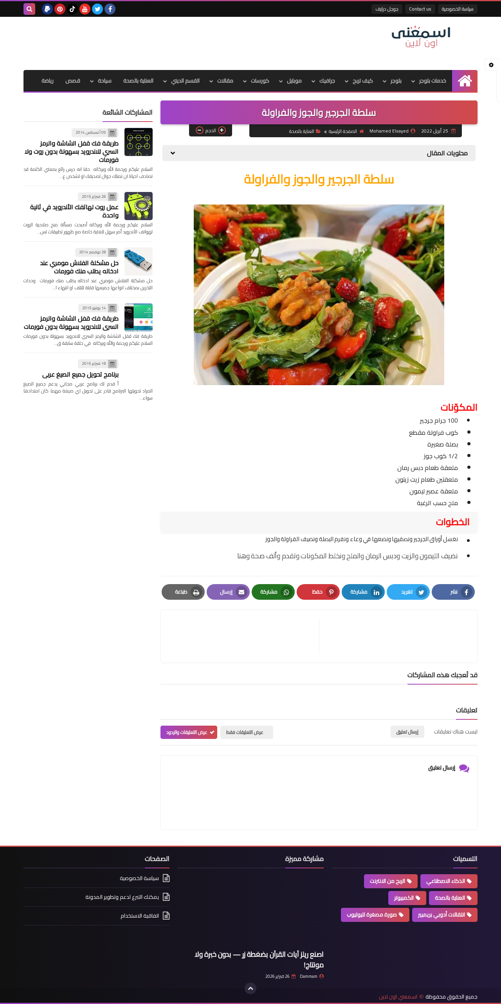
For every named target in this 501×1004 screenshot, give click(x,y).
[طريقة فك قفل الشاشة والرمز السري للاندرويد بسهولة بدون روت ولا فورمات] (138, 142)
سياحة (105, 80)
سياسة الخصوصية (458, 8)
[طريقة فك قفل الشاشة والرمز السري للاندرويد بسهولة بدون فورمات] (138, 317)
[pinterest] (59, 9)
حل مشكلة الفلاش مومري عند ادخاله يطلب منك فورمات (79, 267)
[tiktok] (72, 9)
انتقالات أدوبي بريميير (441, 914)
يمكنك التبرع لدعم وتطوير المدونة (122, 897)
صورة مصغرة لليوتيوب (372, 914)
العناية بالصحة (138, 80)
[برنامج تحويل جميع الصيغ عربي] (138, 373)
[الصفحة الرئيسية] (465, 80)
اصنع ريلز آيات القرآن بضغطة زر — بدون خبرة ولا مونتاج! (259, 959)
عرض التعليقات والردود (186, 732)
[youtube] (84, 9)
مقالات (225, 80)
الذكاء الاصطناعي (445, 881)
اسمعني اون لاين (398, 997)
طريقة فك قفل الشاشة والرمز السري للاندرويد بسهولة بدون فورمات (71, 322)
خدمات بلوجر (432, 80)
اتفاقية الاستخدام (140, 916)
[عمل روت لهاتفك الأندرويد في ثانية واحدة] (138, 206)
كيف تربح (363, 80)
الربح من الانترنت (387, 881)
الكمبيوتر (404, 898)
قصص (72, 80)
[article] (244, 636)
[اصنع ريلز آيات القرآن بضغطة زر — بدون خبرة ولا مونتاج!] (250, 910)
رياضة (47, 80)
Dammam (308, 976)
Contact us (420, 8)
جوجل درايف (386, 8)
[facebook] (110, 9)
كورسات (260, 80)
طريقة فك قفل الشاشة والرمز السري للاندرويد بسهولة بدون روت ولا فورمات (72, 151)
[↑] (250, 988)
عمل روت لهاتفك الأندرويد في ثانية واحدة (74, 211)
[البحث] (29, 9)
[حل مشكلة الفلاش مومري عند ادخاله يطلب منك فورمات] (138, 261)
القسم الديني (185, 80)
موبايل (294, 80)
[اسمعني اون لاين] (421, 37)
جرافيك (327, 80)
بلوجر (396, 80)
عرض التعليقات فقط (244, 732)
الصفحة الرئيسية (343, 131)
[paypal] (47, 9)
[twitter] (97, 9)
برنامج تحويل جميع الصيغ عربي (80, 374)
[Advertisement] (165, 42)
